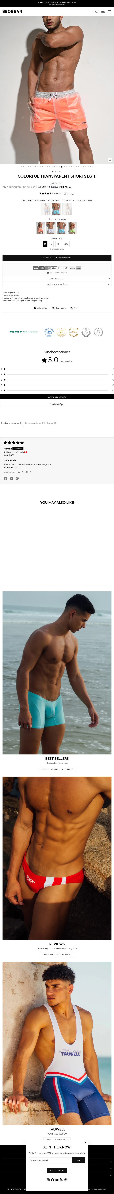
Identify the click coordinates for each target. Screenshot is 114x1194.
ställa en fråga (57, 284)
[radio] (45, 209)
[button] (45, 193)
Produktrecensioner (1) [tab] (11, 423)
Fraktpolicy (57, 279)
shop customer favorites (57, 769)
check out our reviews (57, 954)
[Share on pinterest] (17, 479)
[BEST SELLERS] (57, 672)
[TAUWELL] (57, 1043)
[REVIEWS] (57, 858)
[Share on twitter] (11, 478)
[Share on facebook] (5, 479)
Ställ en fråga (57, 404)
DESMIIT (57, 172)
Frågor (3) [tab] (51, 423)
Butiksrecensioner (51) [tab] (34, 423)
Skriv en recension (57, 396)
